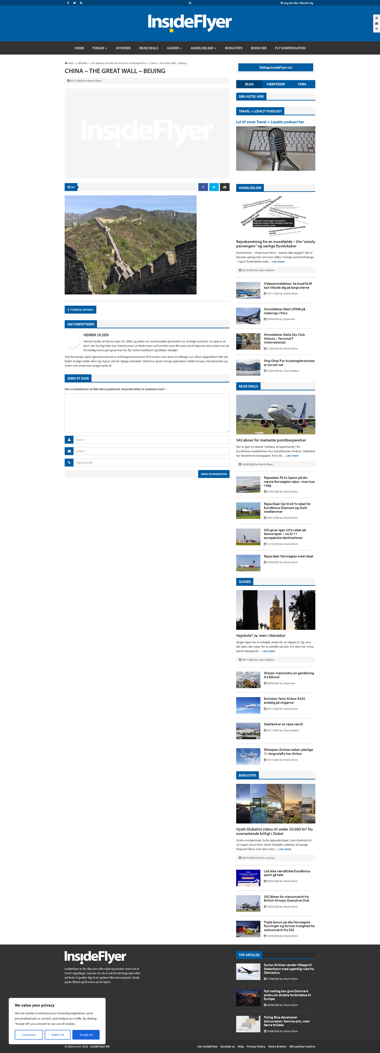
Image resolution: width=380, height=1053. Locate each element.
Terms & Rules (277, 1046)
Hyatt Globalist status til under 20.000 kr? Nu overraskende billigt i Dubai (274, 831)
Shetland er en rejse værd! (283, 724)
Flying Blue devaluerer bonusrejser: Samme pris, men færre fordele (287, 1021)
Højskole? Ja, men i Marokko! (260, 635)
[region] (57, 1021)
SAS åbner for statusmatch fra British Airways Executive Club (286, 898)
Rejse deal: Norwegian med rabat (288, 556)
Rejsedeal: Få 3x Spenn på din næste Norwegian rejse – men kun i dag (289, 481)
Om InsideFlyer (207, 1046)
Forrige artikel (82, 310)
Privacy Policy (256, 1046)
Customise (29, 1035)
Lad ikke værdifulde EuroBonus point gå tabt (287, 873)
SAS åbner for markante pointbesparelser (271, 440)
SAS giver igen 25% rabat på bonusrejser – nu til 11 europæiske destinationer (285, 534)
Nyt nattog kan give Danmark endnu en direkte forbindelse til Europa (287, 995)
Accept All (86, 1035)
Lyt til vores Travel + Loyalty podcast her (270, 121)
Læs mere (278, 261)
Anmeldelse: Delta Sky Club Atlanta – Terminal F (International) (284, 338)
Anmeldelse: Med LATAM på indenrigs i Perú (284, 311)
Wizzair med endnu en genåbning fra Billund (289, 675)
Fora (302, 84)
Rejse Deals (248, 386)
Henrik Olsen (96, 334)
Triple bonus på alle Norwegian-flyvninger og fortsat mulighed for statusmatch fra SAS (289, 926)
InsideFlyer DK (100, 1046)
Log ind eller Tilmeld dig (298, 3)
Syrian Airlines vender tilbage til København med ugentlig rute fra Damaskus (289, 969)
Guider (245, 581)
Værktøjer (276, 84)
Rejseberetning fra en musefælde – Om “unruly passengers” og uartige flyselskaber (275, 243)
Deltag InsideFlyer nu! (275, 67)
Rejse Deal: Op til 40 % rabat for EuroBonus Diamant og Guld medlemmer (287, 508)
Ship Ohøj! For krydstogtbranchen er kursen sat (289, 362)
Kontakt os (228, 1046)
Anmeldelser (250, 188)
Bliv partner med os (302, 1046)
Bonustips (247, 775)
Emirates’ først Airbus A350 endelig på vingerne (284, 700)
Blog (249, 84)
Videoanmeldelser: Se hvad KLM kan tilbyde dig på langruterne (288, 285)
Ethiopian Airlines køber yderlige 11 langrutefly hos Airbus (288, 751)
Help (241, 1046)
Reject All (58, 1035)
